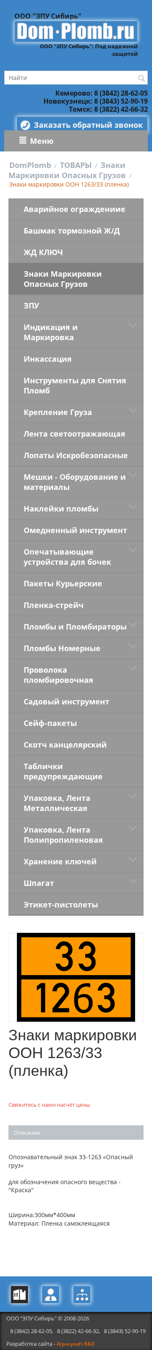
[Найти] (141, 78)
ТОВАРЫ (76, 165)
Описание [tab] (27, 1132)
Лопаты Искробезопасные (76, 455)
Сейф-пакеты (50, 723)
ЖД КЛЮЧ (43, 252)
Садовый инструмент (66, 701)
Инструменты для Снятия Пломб (75, 385)
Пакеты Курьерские (63, 583)
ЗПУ (31, 305)
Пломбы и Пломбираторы (75, 626)
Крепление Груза (58, 412)
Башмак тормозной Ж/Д (72, 230)
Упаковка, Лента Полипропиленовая (63, 835)
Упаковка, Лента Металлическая (57, 803)
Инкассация (48, 359)
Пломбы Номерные (62, 648)
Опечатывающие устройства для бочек (67, 557)
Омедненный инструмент (75, 530)
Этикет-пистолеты (61, 904)
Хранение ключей (60, 861)
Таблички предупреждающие (63, 771)
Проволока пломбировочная (58, 675)
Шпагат (39, 883)
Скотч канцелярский (65, 745)
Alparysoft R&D (76, 1343)
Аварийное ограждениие (74, 209)
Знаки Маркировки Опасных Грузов (67, 170)
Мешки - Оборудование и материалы (75, 482)
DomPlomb (30, 165)
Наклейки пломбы (61, 508)
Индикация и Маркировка (51, 332)
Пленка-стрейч (54, 605)
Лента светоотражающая (74, 434)
